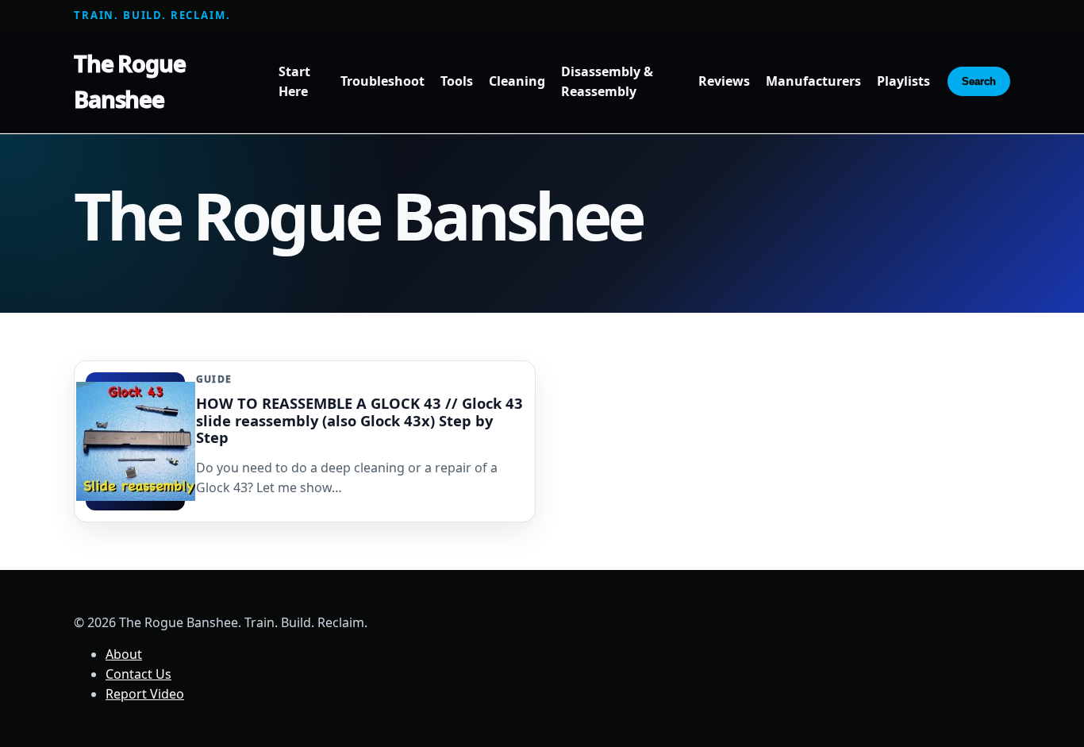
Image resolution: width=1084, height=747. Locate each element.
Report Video (145, 694)
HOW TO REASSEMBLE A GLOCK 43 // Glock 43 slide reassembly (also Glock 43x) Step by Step (359, 419)
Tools (456, 81)
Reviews (724, 81)
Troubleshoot (382, 81)
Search (979, 81)
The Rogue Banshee (130, 81)
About (124, 654)
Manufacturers (813, 81)
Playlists (903, 81)
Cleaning (517, 81)
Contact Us (138, 674)
